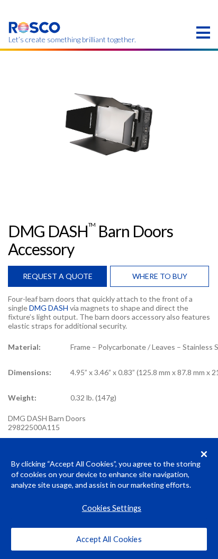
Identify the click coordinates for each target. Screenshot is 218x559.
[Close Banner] (204, 454)
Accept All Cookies (109, 539)
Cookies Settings (111, 508)
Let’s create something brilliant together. (34, 39)
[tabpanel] (109, 124)
